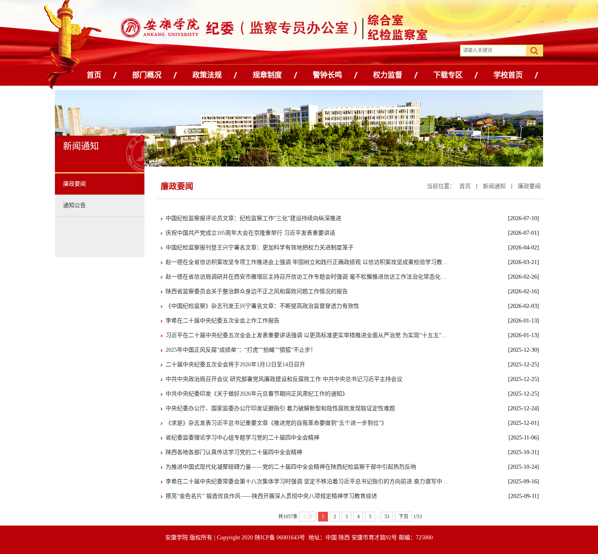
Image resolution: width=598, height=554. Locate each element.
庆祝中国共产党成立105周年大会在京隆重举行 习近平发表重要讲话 (250, 233)
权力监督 (387, 75)
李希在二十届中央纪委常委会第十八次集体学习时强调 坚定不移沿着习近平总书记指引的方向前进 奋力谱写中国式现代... (308, 481)
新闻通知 (494, 186)
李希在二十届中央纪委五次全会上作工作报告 (222, 321)
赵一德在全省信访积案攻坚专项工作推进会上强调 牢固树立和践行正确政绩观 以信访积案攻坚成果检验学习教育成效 (308, 262)
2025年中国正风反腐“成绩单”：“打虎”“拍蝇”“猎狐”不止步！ (241, 350)
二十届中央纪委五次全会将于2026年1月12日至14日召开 (235, 364)
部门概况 (147, 75)
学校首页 (508, 75)
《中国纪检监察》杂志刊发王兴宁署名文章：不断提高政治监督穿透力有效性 (262, 306)
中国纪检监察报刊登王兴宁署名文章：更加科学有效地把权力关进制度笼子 (260, 248)
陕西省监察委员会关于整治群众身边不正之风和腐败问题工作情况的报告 (257, 291)
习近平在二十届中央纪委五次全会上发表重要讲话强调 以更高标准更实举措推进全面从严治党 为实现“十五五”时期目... (308, 335)
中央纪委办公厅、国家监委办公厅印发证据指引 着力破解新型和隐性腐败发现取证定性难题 (280, 408)
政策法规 (207, 75)
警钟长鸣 (327, 75)
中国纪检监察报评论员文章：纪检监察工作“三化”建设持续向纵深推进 (253, 218)
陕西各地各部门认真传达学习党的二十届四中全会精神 (234, 452)
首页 (94, 75)
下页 (403, 516)
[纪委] (231, 29)
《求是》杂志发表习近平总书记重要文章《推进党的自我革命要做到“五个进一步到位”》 (276, 423)
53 (386, 516)
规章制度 (267, 75)
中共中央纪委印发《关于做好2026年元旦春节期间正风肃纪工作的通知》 (257, 394)
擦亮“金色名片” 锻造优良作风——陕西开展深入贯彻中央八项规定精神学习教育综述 (271, 496)
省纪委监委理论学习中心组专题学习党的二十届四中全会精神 (242, 438)
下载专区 (448, 75)
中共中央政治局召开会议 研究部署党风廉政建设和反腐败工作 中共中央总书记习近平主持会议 (284, 379)
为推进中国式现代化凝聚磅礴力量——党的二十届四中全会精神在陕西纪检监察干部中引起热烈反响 (291, 467)
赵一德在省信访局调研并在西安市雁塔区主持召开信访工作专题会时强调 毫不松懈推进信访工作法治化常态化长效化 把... (308, 277)
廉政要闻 (529, 186)
